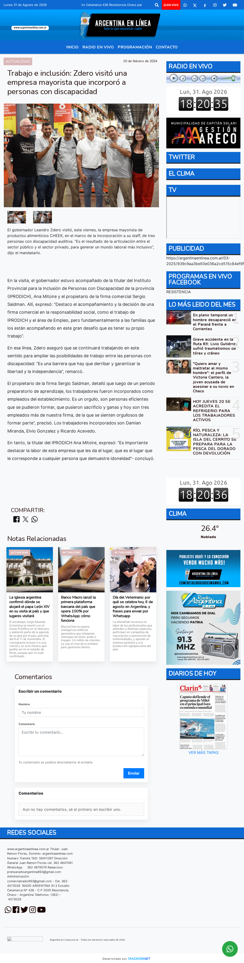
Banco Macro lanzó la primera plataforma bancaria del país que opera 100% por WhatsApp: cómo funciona (78, 609)
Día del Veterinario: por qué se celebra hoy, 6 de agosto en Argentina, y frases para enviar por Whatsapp (133, 607)
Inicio (72, 47)
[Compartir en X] (25, 520)
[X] (195, 5)
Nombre (24, 704)
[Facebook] (205, 5)
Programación (135, 47)
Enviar (134, 773)
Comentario (27, 724)
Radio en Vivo (98, 47)
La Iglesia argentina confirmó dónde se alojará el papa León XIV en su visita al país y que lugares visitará (29, 607)
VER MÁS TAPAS (203, 752)
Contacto (167, 47)
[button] (157, 5)
